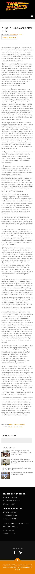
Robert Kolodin (9, 37)
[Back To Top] (17, 560)
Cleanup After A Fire (15, 427)
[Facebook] (14, 552)
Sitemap (17, 569)
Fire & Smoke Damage (17, 424)
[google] (20, 552)
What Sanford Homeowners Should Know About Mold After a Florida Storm (22, 461)
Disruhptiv (27, 567)
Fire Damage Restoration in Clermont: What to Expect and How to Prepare (21, 452)
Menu (31, 15)
